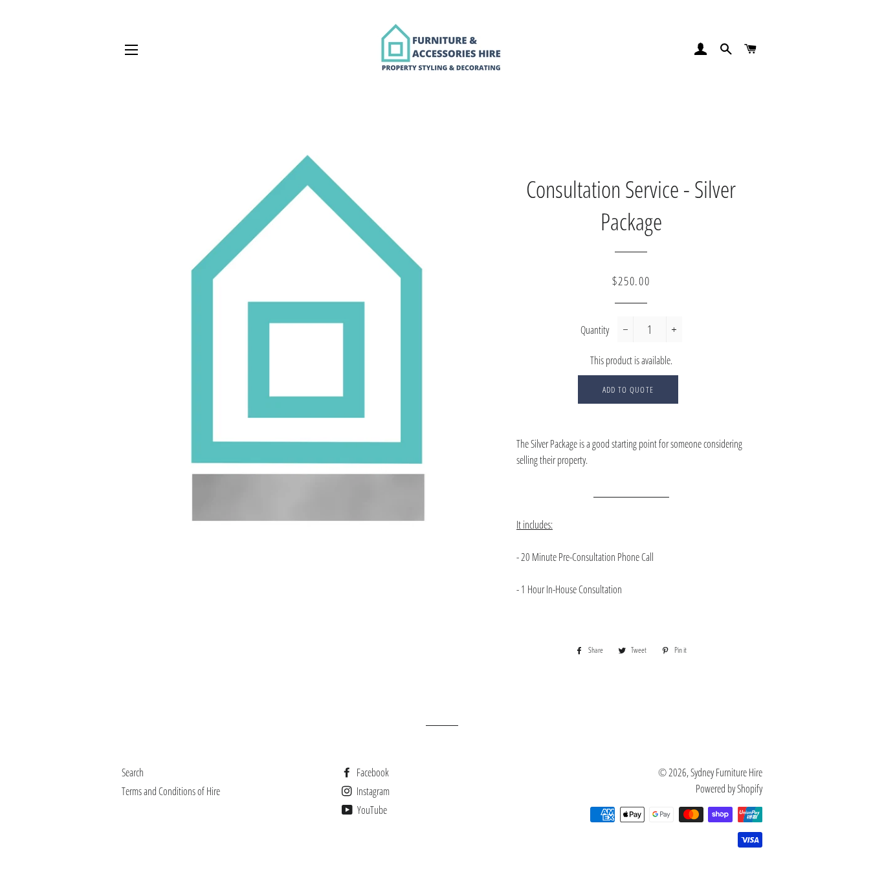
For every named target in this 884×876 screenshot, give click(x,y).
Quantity (594, 330)
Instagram (372, 791)
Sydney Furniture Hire (726, 772)
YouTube (371, 810)
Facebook (372, 772)
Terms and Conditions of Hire (171, 791)
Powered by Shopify (729, 789)
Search (133, 772)
